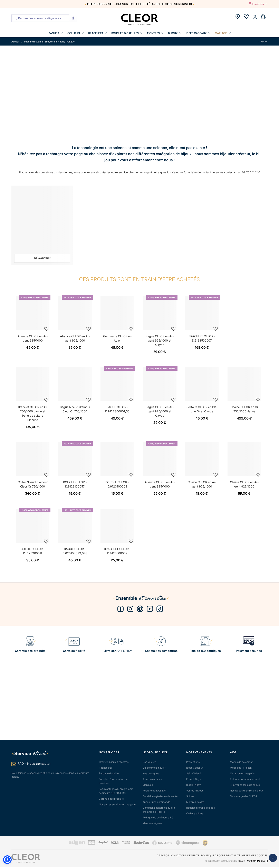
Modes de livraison (241, 767)
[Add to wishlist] (46, 328)
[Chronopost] (188, 844)
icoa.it (241, 861)
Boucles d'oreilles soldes (200, 807)
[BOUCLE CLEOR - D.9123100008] (117, 459)
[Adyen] (77, 844)
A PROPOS (163, 855)
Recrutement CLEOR (154, 790)
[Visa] (115, 843)
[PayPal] (103, 843)
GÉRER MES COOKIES (255, 855)
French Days (193, 779)
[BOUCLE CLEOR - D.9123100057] (75, 459)
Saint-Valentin (194, 773)
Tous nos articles (152, 779)
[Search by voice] (73, 18)
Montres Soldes (195, 802)
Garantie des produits (111, 798)
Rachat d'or (105, 767)
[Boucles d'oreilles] (42, 226)
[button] (7, 859)
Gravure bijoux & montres (113, 761)
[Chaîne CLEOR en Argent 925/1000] (202, 459)
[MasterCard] (141, 843)
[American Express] (126, 843)
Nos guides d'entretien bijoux (246, 790)
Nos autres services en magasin (117, 804)
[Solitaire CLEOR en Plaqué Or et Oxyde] (202, 384)
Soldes (190, 796)
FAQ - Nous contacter (34, 764)
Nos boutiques (151, 773)
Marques (148, 784)
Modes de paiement (241, 761)
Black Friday (193, 784)
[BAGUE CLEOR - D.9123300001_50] (117, 384)
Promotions (193, 761)
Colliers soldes (194, 813)
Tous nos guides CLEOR (243, 796)
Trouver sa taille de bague (245, 784)
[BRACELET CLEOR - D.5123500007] (202, 313)
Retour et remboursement (245, 779)
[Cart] (263, 17)
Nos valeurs (149, 761)
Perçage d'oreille (109, 773)
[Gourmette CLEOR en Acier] (117, 313)
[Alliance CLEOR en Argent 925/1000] (32, 313)
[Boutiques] (237, 17)
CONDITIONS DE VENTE (185, 855)
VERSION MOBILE (256, 861)
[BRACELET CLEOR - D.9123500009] (117, 526)
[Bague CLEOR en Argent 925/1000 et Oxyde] (159, 313)
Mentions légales (152, 823)
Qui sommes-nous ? (154, 767)
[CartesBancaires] (91, 844)
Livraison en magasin (242, 773)
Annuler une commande (156, 802)
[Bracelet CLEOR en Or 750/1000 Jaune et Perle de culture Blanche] (32, 384)
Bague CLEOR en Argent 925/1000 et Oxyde (160, 340)
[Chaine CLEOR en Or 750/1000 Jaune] (244, 384)
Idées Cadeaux (194, 767)
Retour (264, 41)
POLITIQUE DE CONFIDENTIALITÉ (220, 855)
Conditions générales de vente (160, 796)
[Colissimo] (162, 844)
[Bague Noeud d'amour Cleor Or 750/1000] (75, 384)
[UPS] (205, 842)
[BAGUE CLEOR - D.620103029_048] (75, 526)
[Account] (254, 17)
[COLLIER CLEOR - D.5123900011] (32, 526)
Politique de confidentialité (158, 817)
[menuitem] (55, 32)
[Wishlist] (246, 17)
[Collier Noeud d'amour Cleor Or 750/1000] (32, 459)
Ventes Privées (194, 790)
